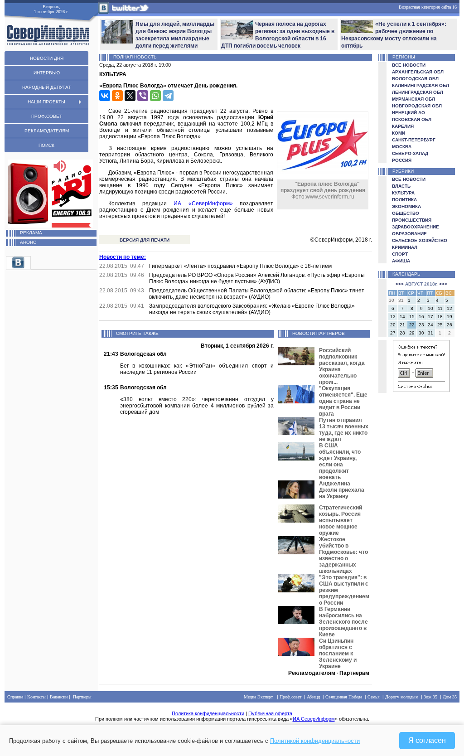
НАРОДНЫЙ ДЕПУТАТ (46, 87)
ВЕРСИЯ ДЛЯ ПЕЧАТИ (144, 239)
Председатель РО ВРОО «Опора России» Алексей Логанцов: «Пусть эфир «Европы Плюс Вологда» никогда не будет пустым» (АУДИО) (257, 278)
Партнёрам (354, 673)
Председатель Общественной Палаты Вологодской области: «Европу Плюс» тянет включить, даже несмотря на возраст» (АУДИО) (256, 293)
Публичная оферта (270, 713)
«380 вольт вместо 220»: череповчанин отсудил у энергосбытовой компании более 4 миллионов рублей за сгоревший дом (197, 405)
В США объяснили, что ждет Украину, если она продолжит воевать (340, 461)
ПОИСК (46, 145)
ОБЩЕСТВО (405, 213)
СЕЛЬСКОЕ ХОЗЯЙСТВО (419, 240)
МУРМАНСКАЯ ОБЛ (413, 99)
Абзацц (313, 696)
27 (393, 332)
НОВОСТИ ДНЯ (46, 58)
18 (440, 316)
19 (449, 316)
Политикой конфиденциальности (315, 740)
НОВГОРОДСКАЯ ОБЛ (417, 105)
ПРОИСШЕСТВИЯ (411, 220)
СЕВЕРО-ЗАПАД (410, 153)
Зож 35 (430, 696)
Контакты (36, 696)
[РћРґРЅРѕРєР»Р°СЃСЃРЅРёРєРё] (117, 95)
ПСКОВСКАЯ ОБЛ (411, 119)
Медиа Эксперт (258, 696)
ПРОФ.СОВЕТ (46, 116)
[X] (130, 95)
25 (440, 324)
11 (440, 308)
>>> (443, 283)
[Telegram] (168, 95)
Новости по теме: (122, 257)
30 (421, 332)
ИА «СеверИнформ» (203, 203)
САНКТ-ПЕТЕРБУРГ (413, 139)
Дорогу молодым (401, 696)
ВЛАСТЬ (401, 186)
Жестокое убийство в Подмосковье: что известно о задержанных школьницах (343, 555)
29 (412, 332)
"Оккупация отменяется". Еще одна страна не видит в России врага (343, 401)
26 (449, 324)
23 (421, 324)
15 (412, 316)
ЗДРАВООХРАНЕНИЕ (415, 226)
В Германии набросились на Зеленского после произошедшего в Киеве (343, 622)
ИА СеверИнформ (314, 719)
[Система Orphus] (421, 390)
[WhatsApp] (155, 95)
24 (430, 324)
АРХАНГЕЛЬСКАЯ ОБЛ (418, 71)
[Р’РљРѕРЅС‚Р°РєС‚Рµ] (104, 95)
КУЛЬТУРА (403, 192)
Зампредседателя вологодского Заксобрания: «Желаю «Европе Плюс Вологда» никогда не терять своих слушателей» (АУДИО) (252, 309)
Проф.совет (290, 696)
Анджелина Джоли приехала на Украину (341, 489)
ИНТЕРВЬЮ (47, 72)
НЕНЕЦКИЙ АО (408, 112)
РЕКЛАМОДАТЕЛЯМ (46, 130)
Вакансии (59, 696)
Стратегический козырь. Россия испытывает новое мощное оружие (340, 520)
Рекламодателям (311, 673)
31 (430, 332)
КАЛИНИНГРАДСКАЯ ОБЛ (420, 85)
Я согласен (427, 740)
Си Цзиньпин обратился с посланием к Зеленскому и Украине (338, 653)
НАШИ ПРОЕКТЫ (46, 101)
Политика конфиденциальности (208, 713)
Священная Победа (343, 696)
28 (402, 332)
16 (421, 316)
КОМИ (398, 133)
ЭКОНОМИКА (406, 206)
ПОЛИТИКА (404, 199)
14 (402, 316)
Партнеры (82, 696)
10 (430, 308)
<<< (400, 283)
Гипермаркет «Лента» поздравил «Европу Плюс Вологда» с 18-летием (240, 266)
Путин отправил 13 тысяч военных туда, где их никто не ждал (343, 429)
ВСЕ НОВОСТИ (408, 65)
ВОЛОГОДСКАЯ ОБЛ (415, 78)
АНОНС (28, 242)
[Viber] (142, 95)
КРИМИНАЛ (404, 247)
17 (430, 316)
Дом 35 (450, 696)
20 (393, 324)
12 (449, 308)
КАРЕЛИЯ (403, 126)
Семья (373, 696)
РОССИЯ (401, 160)
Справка (15, 696)
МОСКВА (401, 146)
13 (393, 316)
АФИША (401, 260)
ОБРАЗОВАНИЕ (409, 233)
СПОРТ (400, 254)
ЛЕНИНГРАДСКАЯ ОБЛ (417, 92)
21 (402, 324)
